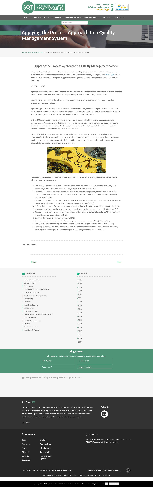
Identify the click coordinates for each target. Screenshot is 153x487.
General (27, 302)
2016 (80, 316)
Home (24, 52)
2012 (80, 331)
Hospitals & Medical (31, 330)
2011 (80, 335)
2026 (80, 280)
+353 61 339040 (102, 4)
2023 (80, 291)
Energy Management (32, 292)
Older (119, 262)
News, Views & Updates (35, 52)
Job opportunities (31, 311)
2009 (80, 342)
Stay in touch (85, 367)
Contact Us (26, 460)
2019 (80, 305)
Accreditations (45, 444)
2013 (80, 327)
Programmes (26, 444)
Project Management (32, 320)
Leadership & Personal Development (38, 314)
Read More (26, 422)
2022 (80, 294)
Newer (34, 262)
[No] (150, 484)
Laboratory (28, 286)
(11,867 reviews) (122, 9)
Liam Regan (109, 75)
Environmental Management (35, 295)
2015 (80, 320)
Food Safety (28, 298)
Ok (106, 484)
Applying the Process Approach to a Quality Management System (76, 66)
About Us (25, 456)
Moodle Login (102, 9)
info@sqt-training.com (98, 7)
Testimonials (44, 452)
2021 (80, 298)
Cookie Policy (45, 470)
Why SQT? (25, 452)
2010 (80, 338)
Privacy (35, 470)
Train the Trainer (31, 327)
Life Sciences (29, 308)
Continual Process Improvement (36, 289)
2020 (80, 302)
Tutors (24, 448)
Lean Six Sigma (30, 317)
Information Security (32, 280)
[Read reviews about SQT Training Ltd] (123, 6)
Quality (27, 324)
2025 (80, 283)
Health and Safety (31, 305)
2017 (80, 313)
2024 (80, 287)
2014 (80, 324)
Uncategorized (29, 283)
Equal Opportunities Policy (62, 470)
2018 (80, 309)
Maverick (99, 470)
